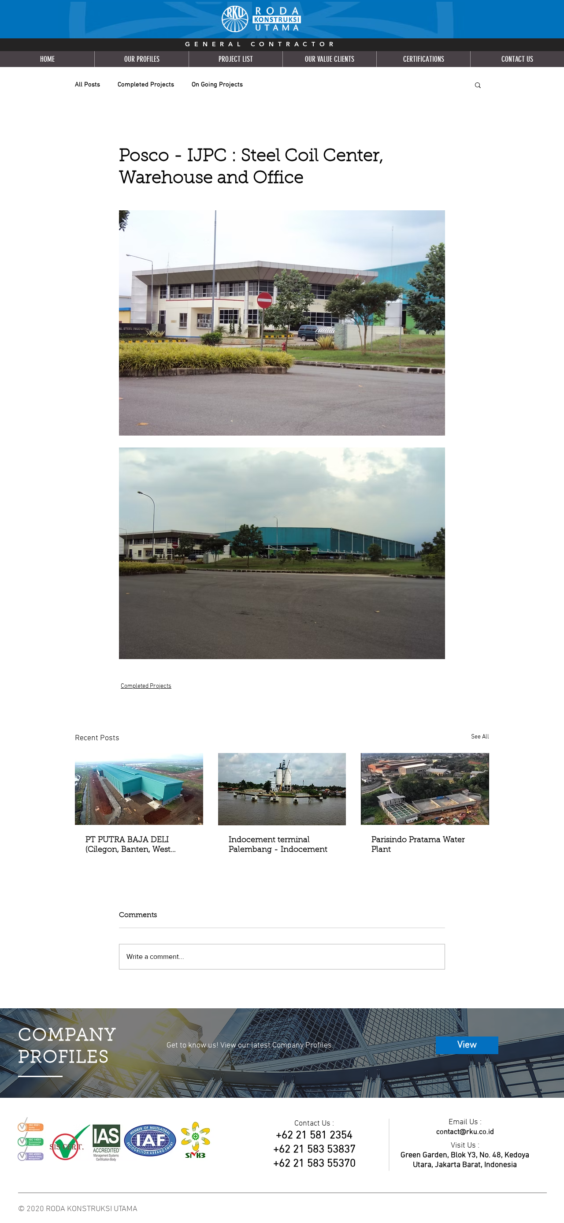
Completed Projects (146, 85)
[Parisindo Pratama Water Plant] (425, 789)
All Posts (87, 85)
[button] (478, 84)
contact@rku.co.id (465, 1132)
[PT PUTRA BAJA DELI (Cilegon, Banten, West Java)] (139, 789)
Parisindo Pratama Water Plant (418, 845)
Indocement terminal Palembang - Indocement (278, 845)
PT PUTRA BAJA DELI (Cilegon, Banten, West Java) (128, 845)
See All (480, 737)
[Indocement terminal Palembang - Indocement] (282, 789)
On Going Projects (217, 85)
